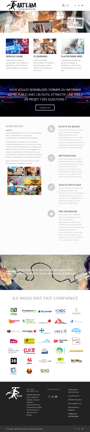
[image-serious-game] (17, 46)
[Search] (62, 5)
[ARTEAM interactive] (21, 5)
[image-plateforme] (72, 46)
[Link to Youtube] (82, 5)
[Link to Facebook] (75, 5)
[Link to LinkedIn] (79, 5)
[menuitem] (62, 5)
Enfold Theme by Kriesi (35, 429)
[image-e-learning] (45, 46)
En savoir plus (23, 68)
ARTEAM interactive (21, 429)
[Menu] (67, 5)
